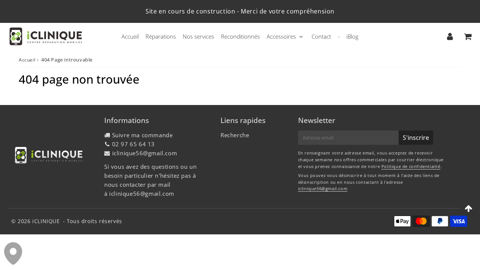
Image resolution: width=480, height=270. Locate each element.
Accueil (130, 36)
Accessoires (281, 36)
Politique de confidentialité (411, 166)
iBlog (352, 36)
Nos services (198, 36)
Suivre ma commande (142, 135)
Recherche (234, 135)
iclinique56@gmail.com (144, 153)
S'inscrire (416, 138)
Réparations (161, 36)
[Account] (449, 36)
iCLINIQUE (46, 221)
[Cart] (467, 36)
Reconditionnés (240, 36)
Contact (321, 36)
